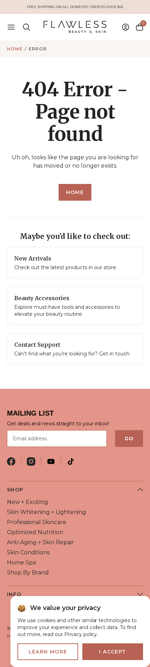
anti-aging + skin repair (40, 542)
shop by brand (28, 572)
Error (38, 48)
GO (129, 438)
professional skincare (36, 522)
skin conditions (28, 552)
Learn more (48, 652)
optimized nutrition (35, 532)
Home (15, 48)
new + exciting (27, 502)
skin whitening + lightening (46, 512)
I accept (112, 652)
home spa (21, 562)
